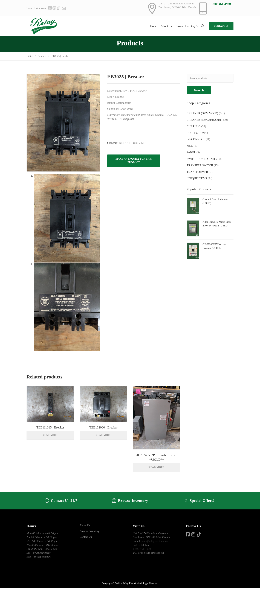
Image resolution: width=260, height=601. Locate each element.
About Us (85, 525)
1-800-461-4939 (220, 4)
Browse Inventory (89, 531)
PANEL (191, 152)
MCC (190, 145)
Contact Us (86, 536)
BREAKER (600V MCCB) (134, 142)
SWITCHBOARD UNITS (202, 158)
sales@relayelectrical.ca (154, 541)
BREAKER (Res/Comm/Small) (204, 119)
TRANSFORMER (197, 171)
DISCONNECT (196, 139)
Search (199, 90)
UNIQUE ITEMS (197, 178)
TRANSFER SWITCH (200, 165)
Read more (50, 435)
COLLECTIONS (196, 132)
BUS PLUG (194, 126)
